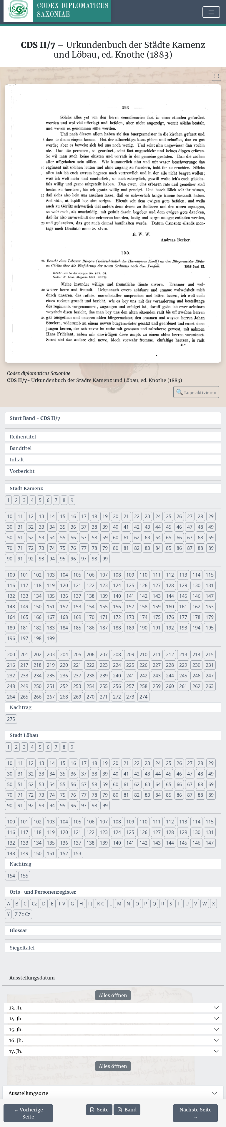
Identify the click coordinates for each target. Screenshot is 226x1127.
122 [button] (90, 585)
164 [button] (11, 617)
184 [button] (64, 627)
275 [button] (11, 719)
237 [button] (77, 675)
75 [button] (62, 548)
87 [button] (189, 548)
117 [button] (24, 585)
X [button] (213, 903)
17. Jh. (15, 1051)
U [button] (187, 903)
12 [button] (31, 516)
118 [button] (37, 585)
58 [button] (94, 537)
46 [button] (179, 527)
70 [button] (9, 548)
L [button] (110, 903)
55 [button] (62, 537)
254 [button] (90, 686)
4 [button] (32, 500)
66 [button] (179, 537)
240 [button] (117, 675)
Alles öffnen (113, 995)
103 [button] (51, 575)
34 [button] (52, 527)
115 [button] (210, 575)
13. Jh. (15, 1008)
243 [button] (157, 675)
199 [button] (51, 638)
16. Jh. (16, 1040)
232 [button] (11, 675)
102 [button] (37, 575)
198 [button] (37, 638)
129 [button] (183, 585)
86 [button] (179, 548)
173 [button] (130, 617)
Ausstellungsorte (28, 1093)
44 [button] (158, 527)
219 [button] (51, 665)
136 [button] (64, 596)
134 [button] (37, 596)
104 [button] (64, 575)
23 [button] (147, 516)
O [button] (137, 903)
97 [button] (84, 558)
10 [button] (9, 516)
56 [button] (73, 537)
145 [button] (183, 596)
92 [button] (31, 558)
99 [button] (105, 558)
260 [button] (170, 686)
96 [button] (73, 558)
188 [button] (117, 627)
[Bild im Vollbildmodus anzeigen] (216, 76)
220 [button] (64, 665)
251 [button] (51, 686)
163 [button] (210, 606)
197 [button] (24, 638)
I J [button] (90, 903)
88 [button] (200, 548)
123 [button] (104, 585)
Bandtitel (20, 448)
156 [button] (117, 606)
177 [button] (183, 617)
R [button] (162, 903)
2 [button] (16, 500)
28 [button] (200, 516)
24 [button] (158, 516)
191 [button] (157, 627)
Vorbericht (22, 471)
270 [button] (90, 697)
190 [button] (143, 627)
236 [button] (64, 675)
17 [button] (84, 516)
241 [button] (130, 675)
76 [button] (73, 548)
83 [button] (147, 548)
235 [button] (51, 675)
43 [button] (147, 527)
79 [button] (105, 548)
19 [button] (105, 516)
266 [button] (37, 697)
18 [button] (94, 516)
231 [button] (210, 665)
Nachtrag (20, 707)
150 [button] (37, 606)
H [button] (81, 903)
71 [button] (20, 548)
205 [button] (77, 654)
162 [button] (196, 606)
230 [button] (196, 665)
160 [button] (170, 606)
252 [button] (64, 686)
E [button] (52, 903)
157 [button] (130, 606)
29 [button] (211, 516)
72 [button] (31, 548)
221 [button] (77, 665)
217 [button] (24, 665)
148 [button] (11, 606)
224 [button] (117, 665)
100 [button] (11, 575)
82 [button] (136, 548)
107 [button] (104, 575)
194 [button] (196, 627)
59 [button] (105, 537)
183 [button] (51, 627)
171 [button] (104, 617)
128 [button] (170, 585)
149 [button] (24, 606)
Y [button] (8, 914)
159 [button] (157, 606)
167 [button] (51, 617)
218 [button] (37, 665)
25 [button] (168, 516)
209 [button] (130, 654)
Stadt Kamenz (26, 488)
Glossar (18, 930)
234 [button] (37, 675)
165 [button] (24, 617)
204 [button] (64, 654)
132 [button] (11, 596)
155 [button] (104, 606)
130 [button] (196, 585)
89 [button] (211, 548)
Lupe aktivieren (196, 392)
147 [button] (210, 596)
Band (130, 1110)
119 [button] (51, 585)
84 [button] (158, 548)
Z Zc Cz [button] (22, 914)
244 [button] (170, 675)
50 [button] (9, 537)
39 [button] (105, 527)
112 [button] (170, 575)
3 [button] (24, 500)
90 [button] (9, 558)
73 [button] (41, 548)
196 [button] (11, 638)
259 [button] (157, 686)
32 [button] (31, 527)
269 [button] (77, 697)
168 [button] (64, 617)
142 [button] (143, 596)
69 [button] (211, 537)
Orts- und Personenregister (43, 892)
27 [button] (189, 516)
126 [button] (143, 585)
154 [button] (90, 606)
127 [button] (157, 585)
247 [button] (210, 675)
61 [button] (126, 537)
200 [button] (11, 654)
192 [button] (170, 627)
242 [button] (143, 675)
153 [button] (77, 606)
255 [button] (104, 686)
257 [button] (130, 686)
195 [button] (210, 627)
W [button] (204, 903)
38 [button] (94, 527)
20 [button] (115, 516)
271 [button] (104, 697)
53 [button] (41, 537)
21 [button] (126, 516)
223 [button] (104, 665)
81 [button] (126, 548)
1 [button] (8, 500)
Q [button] (154, 903)
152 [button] (64, 606)
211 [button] (157, 654)
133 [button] (24, 596)
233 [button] (24, 675)
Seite (103, 1110)
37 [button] (84, 527)
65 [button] (168, 537)
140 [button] (117, 596)
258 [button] (143, 686)
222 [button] (90, 665)
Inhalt (17, 460)
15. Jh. (16, 1029)
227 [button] (157, 665)
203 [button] (51, 654)
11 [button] (20, 516)
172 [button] (117, 617)
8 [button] (64, 500)
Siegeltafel (22, 948)
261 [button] (183, 686)
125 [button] (130, 585)
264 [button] (11, 697)
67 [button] (189, 537)
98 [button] (94, 558)
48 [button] (200, 527)
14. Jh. (16, 1018)
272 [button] (117, 697)
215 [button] (210, 654)
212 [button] (170, 654)
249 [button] (24, 686)
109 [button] (130, 575)
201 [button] (24, 654)
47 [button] (189, 527)
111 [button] (157, 575)
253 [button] (77, 686)
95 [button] (62, 558)
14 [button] (52, 516)
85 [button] (168, 548)
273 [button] (130, 697)
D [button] (44, 903)
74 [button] (52, 548)
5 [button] (40, 500)
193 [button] (183, 627)
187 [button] (104, 627)
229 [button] (183, 665)
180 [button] (11, 627)
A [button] (8, 903)
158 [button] (143, 606)
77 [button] (84, 548)
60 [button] (115, 537)
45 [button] (168, 527)
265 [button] (24, 697)
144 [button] (170, 596)
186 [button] (90, 627)
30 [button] (9, 527)
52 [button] (31, 537)
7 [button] (56, 500)
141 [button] (130, 596)
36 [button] (73, 527)
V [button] (195, 903)
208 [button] (117, 654)
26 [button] (179, 516)
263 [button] (210, 686)
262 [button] (196, 686)
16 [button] (73, 516)
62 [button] (136, 537)
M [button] (119, 903)
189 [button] (130, 627)
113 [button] (183, 575)
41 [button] (126, 527)
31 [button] (20, 527)
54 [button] (52, 537)
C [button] (25, 903)
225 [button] (130, 665)
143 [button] (157, 596)
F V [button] (62, 903)
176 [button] (170, 617)
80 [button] (115, 548)
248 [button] (11, 686)
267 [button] (51, 697)
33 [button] (41, 527)
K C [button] (100, 903)
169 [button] (77, 617)
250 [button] (37, 686)
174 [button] (143, 617)
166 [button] (37, 617)
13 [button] (41, 516)
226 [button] (143, 665)
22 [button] (136, 516)
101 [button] (24, 575)
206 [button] (90, 654)
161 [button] (183, 606)
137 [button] (77, 596)
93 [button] (41, 558)
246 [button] (196, 675)
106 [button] (90, 575)
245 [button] (183, 675)
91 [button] (20, 558)
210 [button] (143, 654)
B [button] (16, 903)
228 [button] (170, 665)
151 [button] (51, 606)
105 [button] (77, 575)
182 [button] (37, 627)
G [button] (72, 903)
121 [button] (77, 585)
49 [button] (211, 527)
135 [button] (51, 596)
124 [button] (117, 585)
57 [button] (84, 537)
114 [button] (196, 575)
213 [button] (183, 654)
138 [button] (90, 596)
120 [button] (64, 585)
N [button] (128, 903)
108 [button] (117, 575)
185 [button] (77, 627)
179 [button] (210, 617)
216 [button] (11, 665)
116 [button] (11, 585)
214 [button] (196, 654)
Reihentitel (23, 437)
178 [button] (196, 617)
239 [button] (104, 675)
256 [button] (117, 686)
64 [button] (158, 537)
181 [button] (24, 627)
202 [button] (37, 654)
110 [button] (143, 575)
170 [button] (90, 617)
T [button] (178, 903)
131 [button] (210, 585)
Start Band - (35, 418)
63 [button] (147, 537)
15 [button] (62, 516)
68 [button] (200, 537)
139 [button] (104, 596)
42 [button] (136, 527)
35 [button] (62, 527)
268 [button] (64, 697)
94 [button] (52, 558)
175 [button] (157, 617)
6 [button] (48, 500)
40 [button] (115, 527)
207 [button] (104, 654)
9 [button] (72, 500)
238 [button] (90, 675)
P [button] (145, 903)
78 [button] (94, 548)
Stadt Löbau (24, 735)
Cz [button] (34, 903)
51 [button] (20, 537)
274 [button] (143, 697)
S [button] (171, 903)
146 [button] (196, 596)
